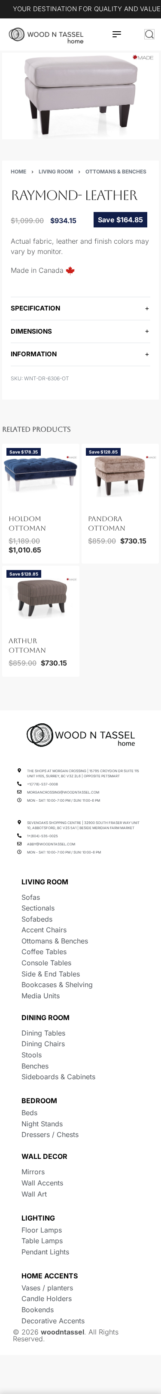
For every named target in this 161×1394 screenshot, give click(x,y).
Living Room (56, 171)
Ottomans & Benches (115, 171)
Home (18, 171)
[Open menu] (117, 34)
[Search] (149, 34)
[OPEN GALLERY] (80, 96)
